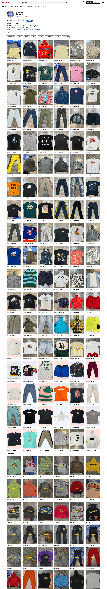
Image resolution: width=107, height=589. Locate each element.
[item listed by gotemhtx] (14, 49)
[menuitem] (5, 7)
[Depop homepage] (5, 2)
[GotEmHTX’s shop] (10, 14)
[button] (20, 14)
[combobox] (44, 2)
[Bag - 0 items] (83, 2)
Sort (59, 36)
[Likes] (80, 2)
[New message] (34, 21)
